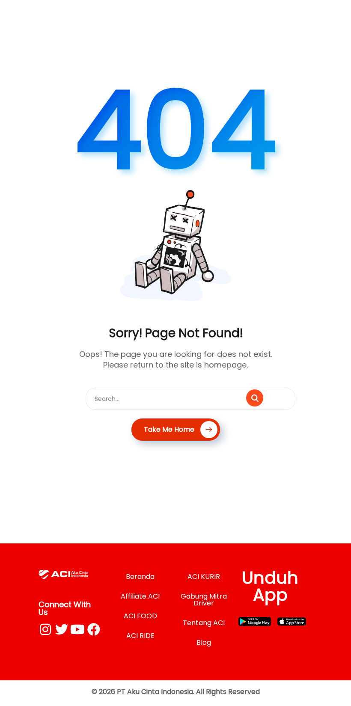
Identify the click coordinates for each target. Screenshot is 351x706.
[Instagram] (45, 629)
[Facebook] (94, 629)
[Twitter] (62, 629)
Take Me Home (169, 429)
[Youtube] (77, 629)
